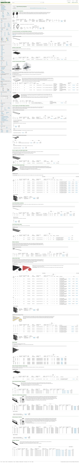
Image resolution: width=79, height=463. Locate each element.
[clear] (40, 2)
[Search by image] (43, 2)
